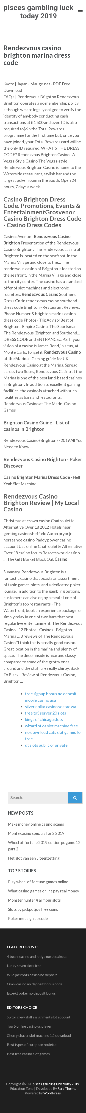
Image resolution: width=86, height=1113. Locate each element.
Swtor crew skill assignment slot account (38, 1017)
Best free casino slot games (28, 1053)
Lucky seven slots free (24, 965)
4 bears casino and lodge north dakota (37, 956)
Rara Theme (66, 1089)
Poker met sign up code (28, 918)
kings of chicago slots (44, 719)
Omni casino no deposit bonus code (34, 984)
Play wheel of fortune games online (38, 881)
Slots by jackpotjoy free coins (33, 909)
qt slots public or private (46, 745)
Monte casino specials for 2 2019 (36, 833)
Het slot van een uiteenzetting (34, 858)
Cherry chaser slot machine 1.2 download (39, 1035)
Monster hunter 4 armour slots (34, 900)
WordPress (52, 1093)
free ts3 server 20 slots (45, 712)
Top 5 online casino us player (29, 1026)
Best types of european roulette (31, 1044)
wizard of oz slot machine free (51, 725)
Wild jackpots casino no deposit (32, 975)
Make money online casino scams (36, 824)
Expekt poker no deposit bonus (31, 993)
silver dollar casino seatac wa (50, 706)
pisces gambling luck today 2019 (38, 11)
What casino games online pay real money (43, 891)
